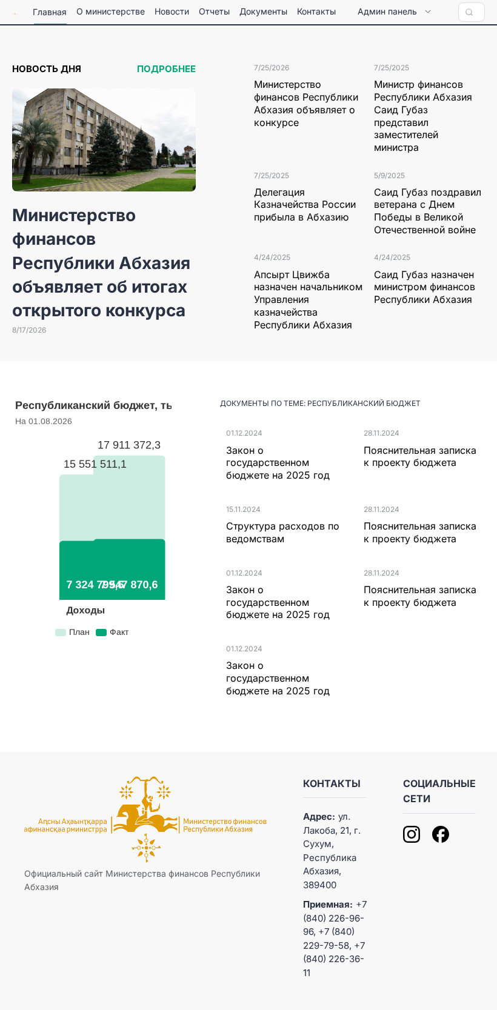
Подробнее (166, 69)
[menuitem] (50, 12)
